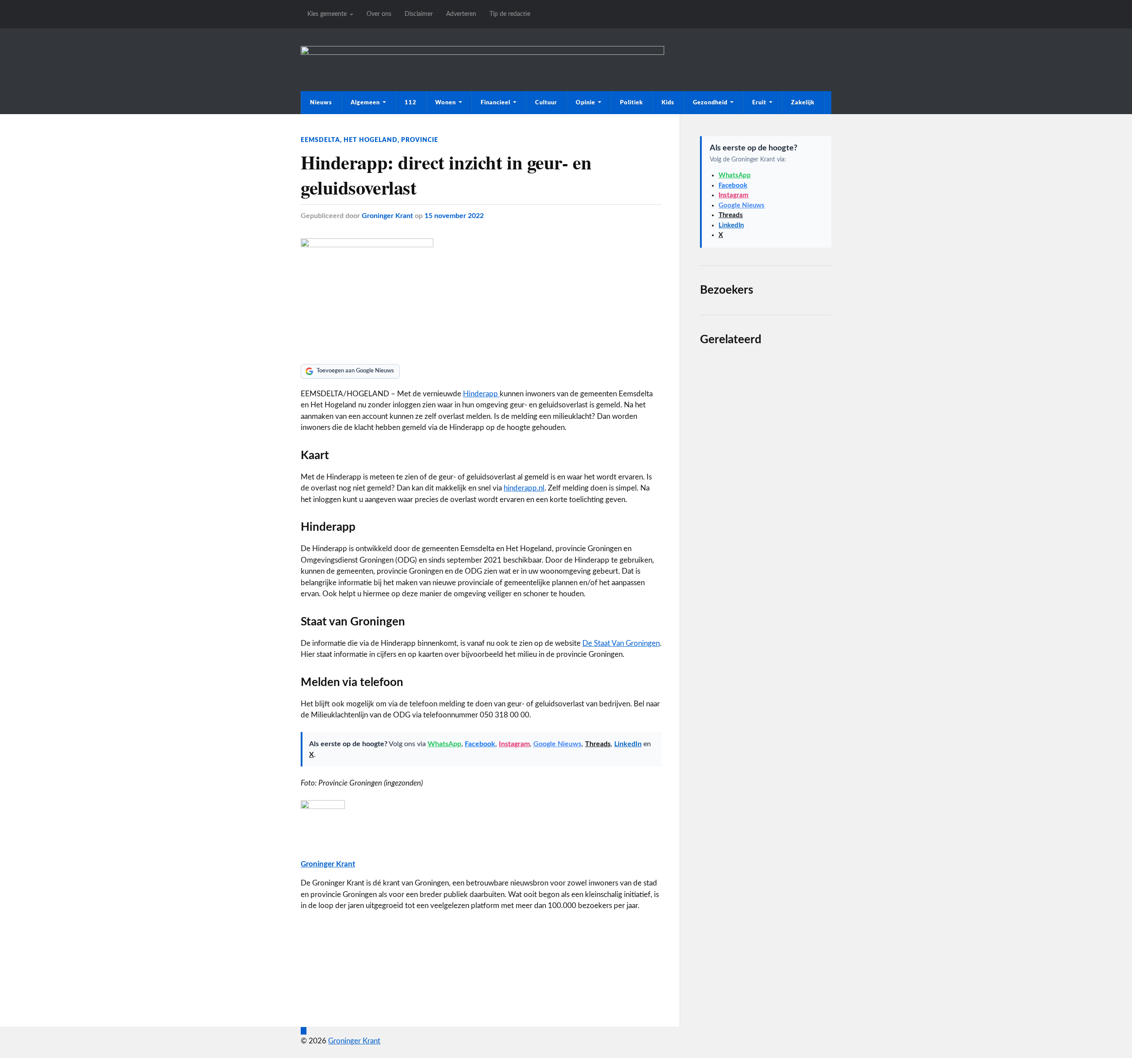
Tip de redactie (510, 14)
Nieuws (321, 102)
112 (411, 102)
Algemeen (365, 102)
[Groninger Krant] (482, 52)
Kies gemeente (327, 14)
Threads (598, 744)
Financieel (495, 102)
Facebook (480, 744)
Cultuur (546, 102)
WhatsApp (444, 744)
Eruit (759, 102)
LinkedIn (628, 744)
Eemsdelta (320, 140)
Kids (668, 102)
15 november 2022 (454, 215)
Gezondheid (710, 102)
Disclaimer (419, 14)
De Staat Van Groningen (621, 643)
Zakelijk (803, 102)
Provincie (419, 140)
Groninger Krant (387, 215)
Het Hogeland (371, 140)
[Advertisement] (765, 679)
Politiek (631, 102)
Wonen (445, 102)
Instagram (514, 744)
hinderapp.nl (524, 488)
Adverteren (461, 14)
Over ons (379, 14)
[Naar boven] (303, 1031)
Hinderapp (481, 394)
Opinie (585, 102)
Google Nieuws (557, 744)
